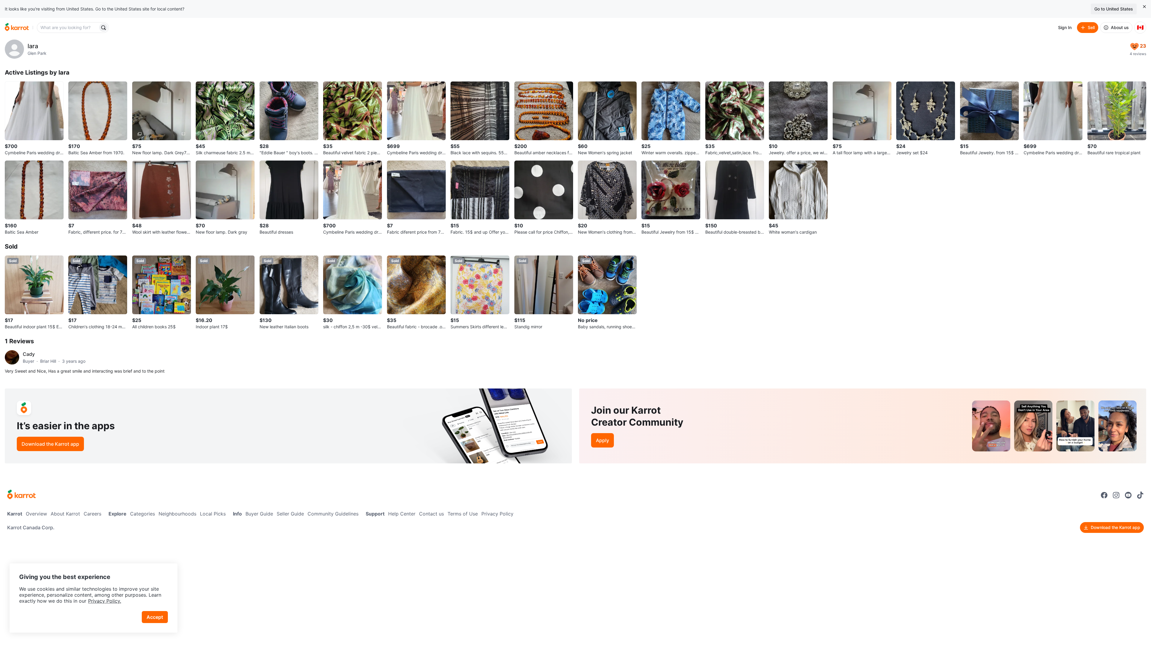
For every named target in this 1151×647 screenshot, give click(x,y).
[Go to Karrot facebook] (1104, 495)
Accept (155, 617)
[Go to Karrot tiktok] (1140, 495)
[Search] (103, 27)
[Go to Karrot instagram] (1116, 495)
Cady (29, 354)
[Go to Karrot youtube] (1128, 495)
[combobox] (68, 27)
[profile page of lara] (14, 49)
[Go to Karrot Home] (21, 495)
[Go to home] (17, 27)
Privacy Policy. (104, 601)
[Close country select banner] (1144, 6)
